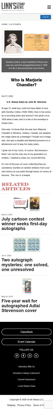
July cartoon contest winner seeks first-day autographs (24, 224)
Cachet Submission (27, 379)
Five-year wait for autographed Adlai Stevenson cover (21, 305)
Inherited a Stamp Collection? (26, 373)
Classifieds (26, 332)
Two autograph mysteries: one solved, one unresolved (25, 264)
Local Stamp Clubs (26, 386)
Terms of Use (39, 405)
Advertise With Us (26, 367)
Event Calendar (26, 341)
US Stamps (15, 24)
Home (4, 24)
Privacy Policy (24, 405)
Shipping (11, 405)
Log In (45, 17)
